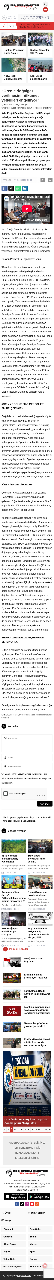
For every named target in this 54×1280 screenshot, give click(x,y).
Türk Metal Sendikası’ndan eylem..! (36, 858)
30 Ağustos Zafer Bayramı (33, 960)
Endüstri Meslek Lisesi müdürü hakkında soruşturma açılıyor (37, 1042)
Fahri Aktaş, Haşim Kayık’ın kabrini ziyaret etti (37, 994)
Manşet (24, 104)
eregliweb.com (24, 1275)
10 (35, 1129)
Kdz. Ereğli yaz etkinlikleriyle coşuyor (10, 931)
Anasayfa (8, 104)
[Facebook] (17, 1204)
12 (42, 1129)
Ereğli (17, 104)
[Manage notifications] (44, 1265)
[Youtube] (32, 1204)
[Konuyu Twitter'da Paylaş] (11, 188)
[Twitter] (22, 1204)
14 (49, 1129)
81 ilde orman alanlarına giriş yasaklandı (10, 858)
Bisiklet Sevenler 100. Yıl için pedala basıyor (39, 53)
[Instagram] (27, 1204)
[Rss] (37, 1204)
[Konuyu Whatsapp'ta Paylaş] (18, 188)
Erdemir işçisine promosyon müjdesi (35, 976)
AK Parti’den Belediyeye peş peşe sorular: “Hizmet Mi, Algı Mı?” (34, 27)
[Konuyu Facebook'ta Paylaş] (5, 188)
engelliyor (16, 715)
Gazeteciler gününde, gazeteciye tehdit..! (36, 1025)
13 (46, 1129)
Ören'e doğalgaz (28, 715)
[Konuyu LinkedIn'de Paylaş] (25, 188)
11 (39, 1129)
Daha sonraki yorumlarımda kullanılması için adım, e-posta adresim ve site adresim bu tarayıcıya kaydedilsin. (26, 778)
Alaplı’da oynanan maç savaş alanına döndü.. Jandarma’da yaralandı (37, 1010)
